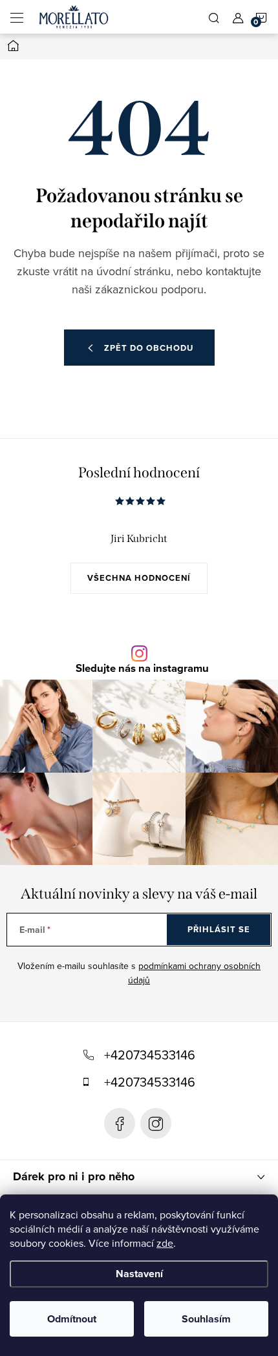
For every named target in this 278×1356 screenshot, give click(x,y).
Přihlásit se (218, 929)
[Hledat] (214, 17)
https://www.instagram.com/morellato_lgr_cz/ (155, 1123)
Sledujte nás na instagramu (142, 668)
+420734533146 (149, 1054)
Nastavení (139, 1273)
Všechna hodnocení (139, 578)
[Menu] (17, 17)
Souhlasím (206, 1318)
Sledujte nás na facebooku (119, 1123)
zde (164, 1243)
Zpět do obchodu (148, 348)
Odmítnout (71, 1318)
